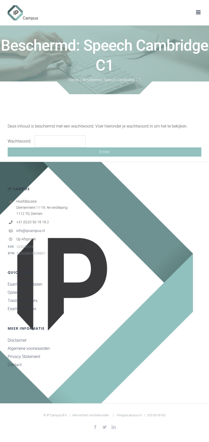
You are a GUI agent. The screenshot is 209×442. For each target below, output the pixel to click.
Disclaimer (17, 340)
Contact (15, 364)
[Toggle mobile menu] (198, 12)
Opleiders (16, 292)
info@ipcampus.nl (30, 231)
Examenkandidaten (25, 284)
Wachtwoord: (20, 141)
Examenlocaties (22, 308)
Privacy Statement (24, 356)
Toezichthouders (22, 300)
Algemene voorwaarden (29, 348)
